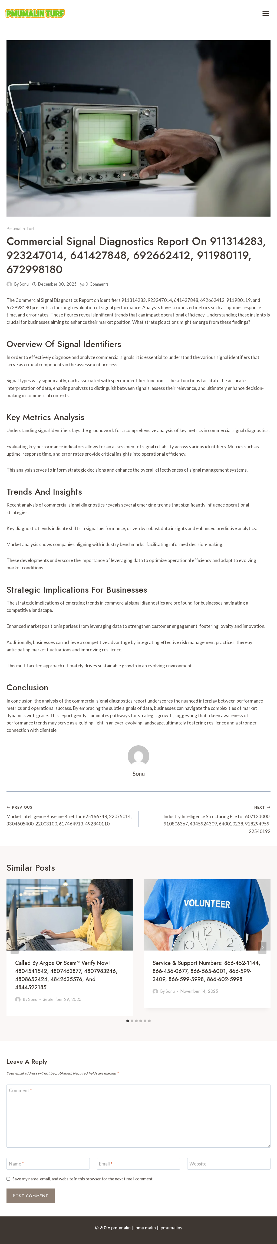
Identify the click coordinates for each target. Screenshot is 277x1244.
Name (16, 1164)
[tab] (127, 1021)
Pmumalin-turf (20, 229)
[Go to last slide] (15, 948)
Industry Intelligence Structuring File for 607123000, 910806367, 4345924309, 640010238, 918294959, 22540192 (217, 819)
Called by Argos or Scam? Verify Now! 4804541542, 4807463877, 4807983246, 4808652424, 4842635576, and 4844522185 (66, 975)
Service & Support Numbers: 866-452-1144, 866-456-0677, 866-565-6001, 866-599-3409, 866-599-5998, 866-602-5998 (206, 971)
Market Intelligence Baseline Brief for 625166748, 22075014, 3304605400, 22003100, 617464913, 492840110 (69, 816)
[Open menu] (265, 13)
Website (197, 1164)
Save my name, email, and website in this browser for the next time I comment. (82, 1178)
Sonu (24, 284)
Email (106, 1164)
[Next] (262, 948)
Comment (20, 1090)
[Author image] (9, 284)
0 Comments (96, 284)
